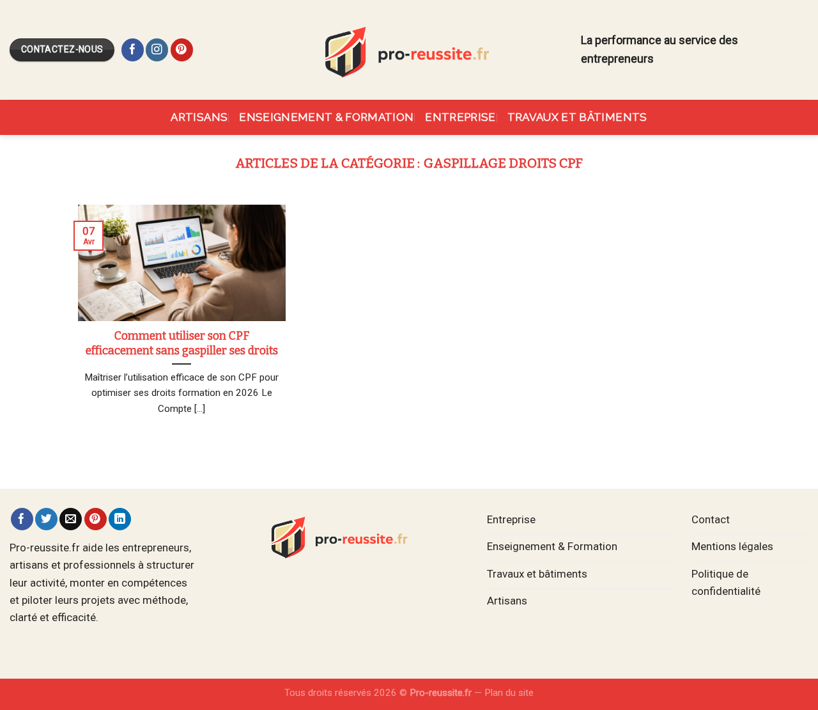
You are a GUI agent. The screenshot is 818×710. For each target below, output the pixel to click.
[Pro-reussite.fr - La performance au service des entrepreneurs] (409, 49)
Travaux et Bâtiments (577, 117)
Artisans (199, 117)
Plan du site (509, 692)
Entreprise (460, 117)
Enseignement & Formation (326, 117)
